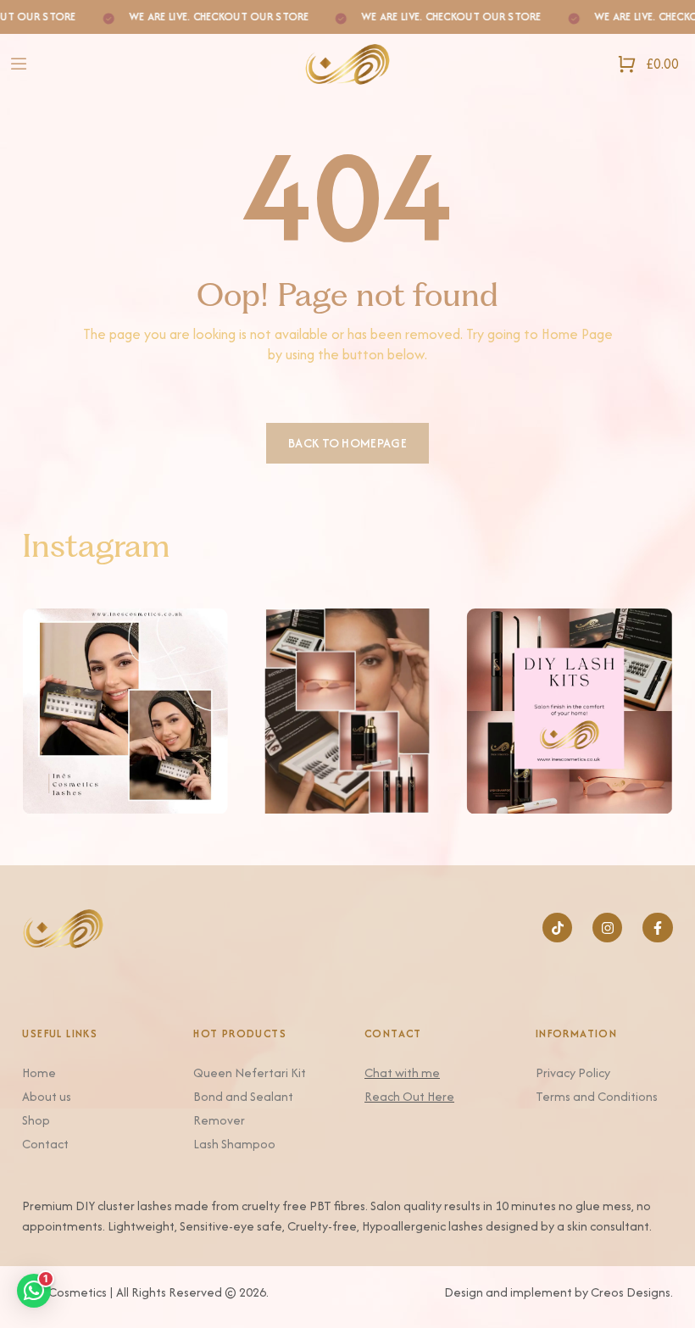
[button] (34, 1291)
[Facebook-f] (657, 927)
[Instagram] (607, 927)
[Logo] (347, 64)
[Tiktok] (557, 927)
